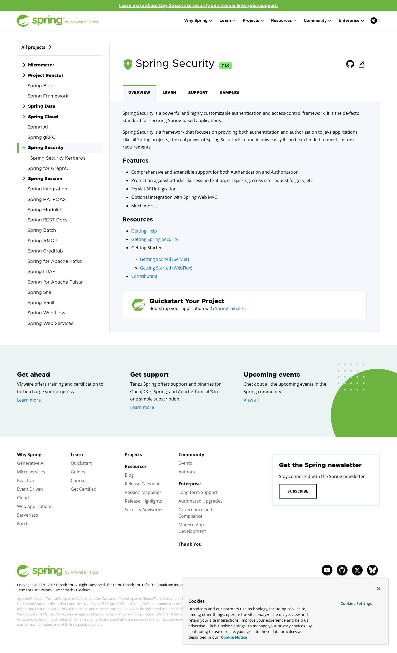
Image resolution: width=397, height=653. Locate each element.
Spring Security (45, 147)
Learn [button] (225, 20)
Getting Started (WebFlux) (166, 268)
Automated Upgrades (201, 501)
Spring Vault (41, 302)
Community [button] (315, 20)
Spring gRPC (41, 137)
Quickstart (81, 463)
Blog (129, 475)
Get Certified (83, 489)
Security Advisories (144, 510)
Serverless (27, 515)
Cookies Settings (356, 603)
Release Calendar (142, 484)
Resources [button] (281, 20)
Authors (187, 472)
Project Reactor (45, 75)
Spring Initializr (230, 308)
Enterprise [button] (349, 20)
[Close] (379, 589)
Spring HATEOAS (47, 199)
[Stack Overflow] (361, 64)
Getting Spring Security (154, 239)
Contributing (144, 276)
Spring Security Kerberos (57, 158)
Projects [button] (251, 20)
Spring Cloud (43, 117)
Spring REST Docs (47, 220)
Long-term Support (198, 492)
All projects (33, 47)
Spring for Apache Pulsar (55, 282)
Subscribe (298, 491)
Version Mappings (143, 492)
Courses (79, 480)
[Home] (57, 20)
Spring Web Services (50, 323)
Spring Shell (40, 292)
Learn (77, 454)
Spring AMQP (43, 241)
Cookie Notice (233, 637)
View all (251, 400)
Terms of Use (27, 589)
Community (191, 454)
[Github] (350, 64)
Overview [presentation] (139, 92)
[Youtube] (327, 570)
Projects (133, 454)
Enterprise (190, 484)
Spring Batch (42, 230)
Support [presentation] (198, 92)
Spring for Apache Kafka (55, 261)
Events (185, 463)
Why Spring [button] (196, 20)
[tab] (139, 93)
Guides (78, 472)
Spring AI (38, 127)
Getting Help (144, 231)
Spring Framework (48, 96)
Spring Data (41, 106)
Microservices (31, 472)
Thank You (190, 544)
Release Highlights (143, 501)
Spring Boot (41, 86)
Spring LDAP (41, 271)
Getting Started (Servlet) (164, 259)
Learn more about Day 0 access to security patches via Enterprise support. (198, 5)
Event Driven (30, 489)
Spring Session (45, 178)
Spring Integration (47, 189)
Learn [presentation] (169, 92)
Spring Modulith (45, 210)
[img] (50, 47)
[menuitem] (373, 20)
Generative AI (30, 463)
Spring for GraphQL (49, 168)
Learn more (29, 400)
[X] (357, 570)
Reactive (25, 480)
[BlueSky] (372, 570)
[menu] (376, 20)
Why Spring (29, 454)
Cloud (23, 498)
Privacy (46, 589)
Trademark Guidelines (72, 589)
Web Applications (34, 506)
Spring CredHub (45, 251)
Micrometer (41, 65)
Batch (23, 524)
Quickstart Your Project (186, 301)
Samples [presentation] (230, 92)
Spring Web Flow (46, 313)
